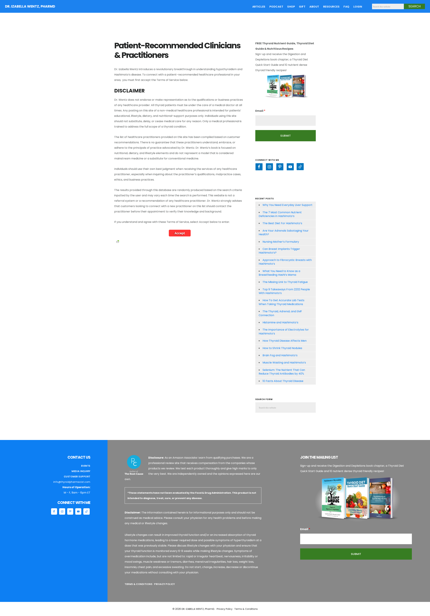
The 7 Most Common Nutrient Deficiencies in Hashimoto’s (280, 214)
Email (260, 111)
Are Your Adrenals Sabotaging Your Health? (284, 232)
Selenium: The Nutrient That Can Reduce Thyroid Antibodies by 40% (282, 372)
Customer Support (77, 476)
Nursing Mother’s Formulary (281, 242)
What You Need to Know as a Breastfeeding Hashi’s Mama (279, 273)
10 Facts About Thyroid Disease (283, 381)
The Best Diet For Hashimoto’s (282, 223)
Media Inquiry (81, 471)
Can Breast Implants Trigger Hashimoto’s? (279, 251)
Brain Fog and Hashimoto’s (280, 355)
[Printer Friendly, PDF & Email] (117, 241)
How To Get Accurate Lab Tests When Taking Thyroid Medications (281, 302)
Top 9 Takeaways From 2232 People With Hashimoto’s (284, 291)
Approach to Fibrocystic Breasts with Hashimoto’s (285, 262)
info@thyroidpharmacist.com (71, 482)
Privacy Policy (164, 584)
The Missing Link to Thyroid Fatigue (285, 282)
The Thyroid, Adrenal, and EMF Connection (280, 313)
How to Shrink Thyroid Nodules (282, 348)
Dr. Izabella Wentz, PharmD (30, 6)
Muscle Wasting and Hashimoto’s (284, 362)
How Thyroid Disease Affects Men (285, 341)
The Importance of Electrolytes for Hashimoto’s (284, 331)
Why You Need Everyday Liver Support (287, 205)
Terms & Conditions (138, 584)
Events (85, 465)
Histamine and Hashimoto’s (280, 322)
